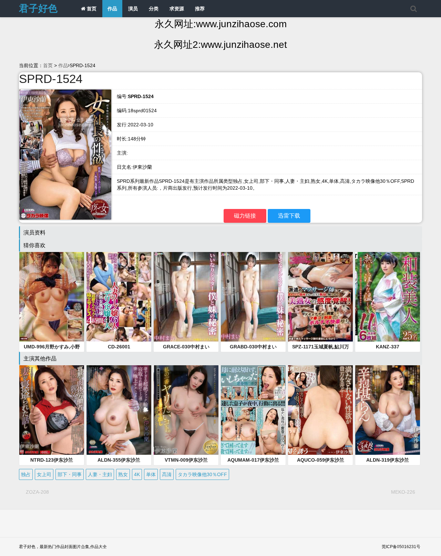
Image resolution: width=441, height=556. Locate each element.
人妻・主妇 (100, 474)
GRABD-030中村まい (253, 346)
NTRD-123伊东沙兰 (51, 460)
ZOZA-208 (37, 492)
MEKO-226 (403, 492)
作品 (112, 8)
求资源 (177, 8)
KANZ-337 (387, 346)
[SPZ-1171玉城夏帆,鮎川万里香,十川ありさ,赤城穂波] (320, 297)
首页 (90, 8)
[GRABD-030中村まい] (253, 297)
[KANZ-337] (387, 297)
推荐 (200, 8)
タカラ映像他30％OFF (202, 474)
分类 (153, 8)
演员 (133, 8)
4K (137, 474)
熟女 (123, 474)
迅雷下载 (289, 216)
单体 (151, 474)
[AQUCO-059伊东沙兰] (320, 410)
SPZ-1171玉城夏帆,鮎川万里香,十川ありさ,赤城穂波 (320, 347)
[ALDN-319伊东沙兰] (387, 410)
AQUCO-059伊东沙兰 (320, 460)
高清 (167, 474)
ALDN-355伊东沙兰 (119, 460)
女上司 (44, 474)
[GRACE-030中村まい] (186, 297)
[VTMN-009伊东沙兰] (186, 410)
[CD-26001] (118, 297)
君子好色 (38, 8)
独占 (26, 474)
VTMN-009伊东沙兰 (186, 460)
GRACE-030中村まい (186, 346)
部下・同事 (70, 474)
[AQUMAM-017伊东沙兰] (253, 410)
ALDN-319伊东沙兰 (387, 460)
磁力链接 (245, 216)
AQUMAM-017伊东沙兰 (253, 460)
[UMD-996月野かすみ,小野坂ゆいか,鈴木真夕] (51, 297)
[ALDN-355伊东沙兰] (118, 410)
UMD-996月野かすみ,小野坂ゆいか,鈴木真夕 (52, 347)
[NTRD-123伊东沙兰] (51, 410)
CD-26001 (119, 346)
